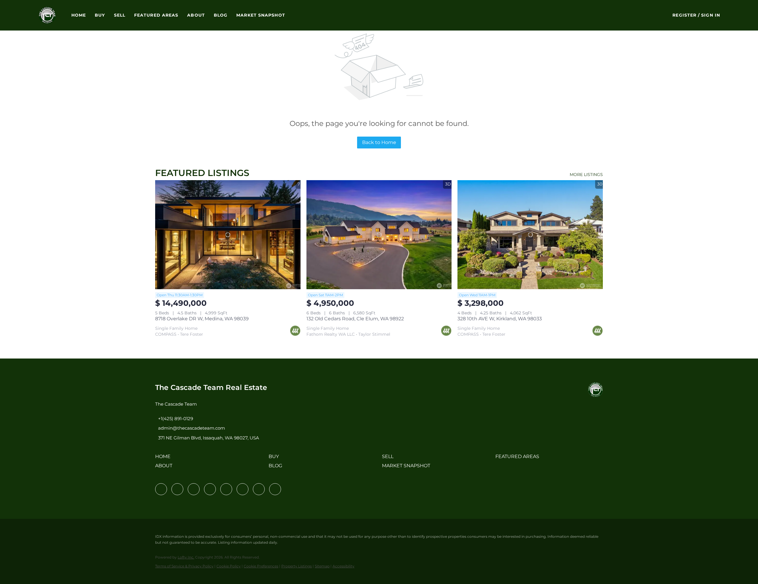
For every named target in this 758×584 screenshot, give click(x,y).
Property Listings (296, 566)
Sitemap (322, 566)
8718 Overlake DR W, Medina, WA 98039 (202, 318)
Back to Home (379, 142)
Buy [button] (100, 15)
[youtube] (242, 489)
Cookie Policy (228, 566)
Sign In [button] (710, 15)
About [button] (196, 15)
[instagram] (226, 489)
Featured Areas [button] (156, 15)
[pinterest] (259, 489)
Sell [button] (119, 15)
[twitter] (194, 489)
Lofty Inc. (186, 557)
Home (78, 15)
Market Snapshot (260, 15)
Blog (220, 15)
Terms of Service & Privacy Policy (184, 566)
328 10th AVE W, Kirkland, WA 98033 (499, 318)
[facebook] (161, 489)
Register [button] (684, 15)
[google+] (275, 489)
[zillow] (210, 489)
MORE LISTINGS (586, 174)
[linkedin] (177, 489)
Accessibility (343, 566)
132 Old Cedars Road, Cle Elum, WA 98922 (355, 318)
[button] (47, 15)
